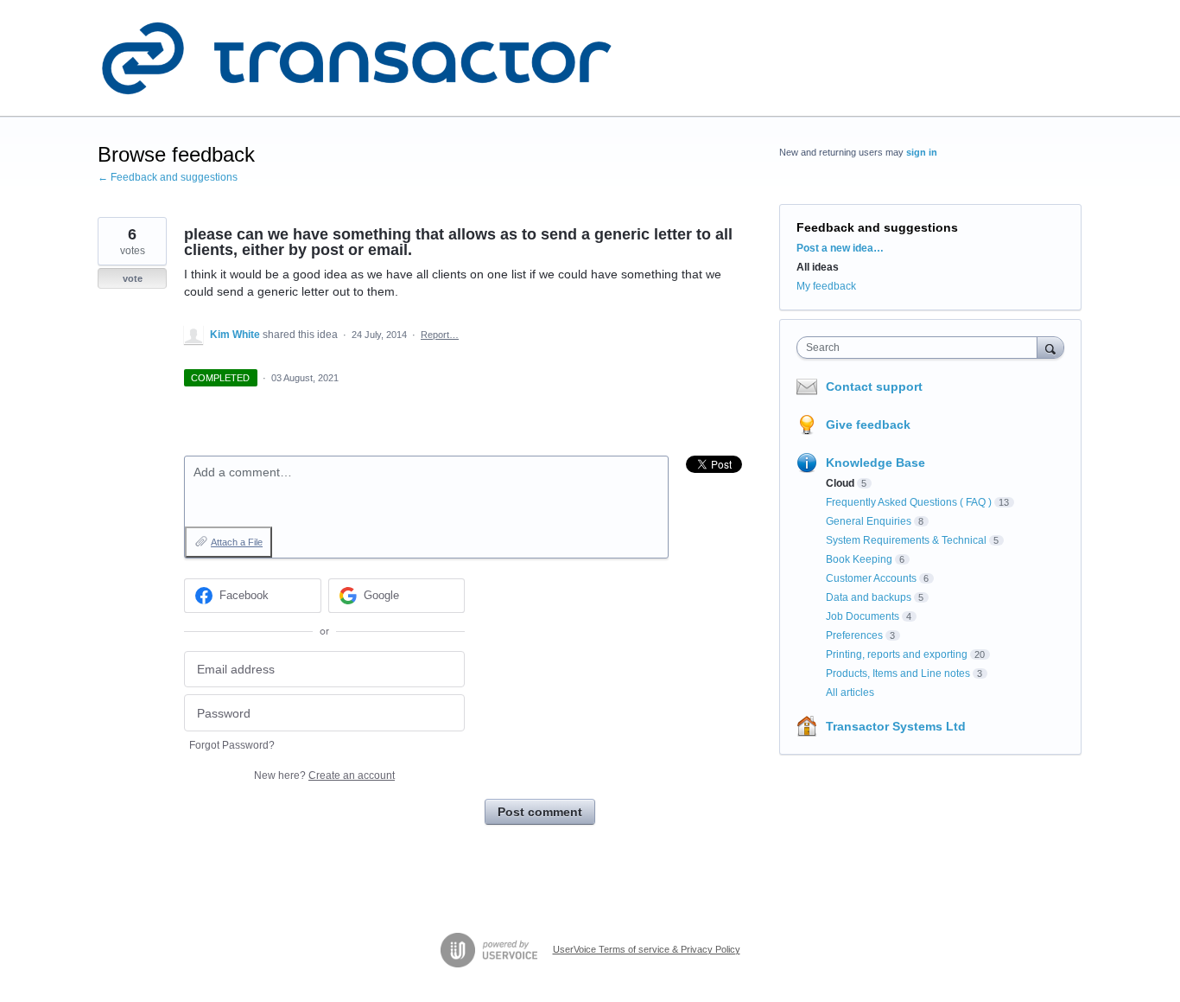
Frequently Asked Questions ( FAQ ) (909, 502)
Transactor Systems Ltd (896, 726)
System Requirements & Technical (906, 540)
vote (133, 278)
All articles (850, 692)
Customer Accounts (871, 578)
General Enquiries (868, 521)
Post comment (540, 812)
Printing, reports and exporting (896, 654)
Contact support (874, 386)
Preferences (854, 635)
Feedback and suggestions (877, 227)
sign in (921, 152)
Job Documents (862, 616)
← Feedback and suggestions (168, 177)
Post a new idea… (840, 248)
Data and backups (868, 597)
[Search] (1050, 347)
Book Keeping (859, 559)
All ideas (817, 267)
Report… (440, 334)
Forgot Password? (232, 745)
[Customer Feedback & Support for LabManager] (357, 58)
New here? (324, 775)
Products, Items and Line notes (898, 673)
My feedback (826, 286)
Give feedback (868, 424)
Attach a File (237, 542)
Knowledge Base (875, 462)
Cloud (840, 483)
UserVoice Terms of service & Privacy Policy (646, 949)
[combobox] (921, 347)
